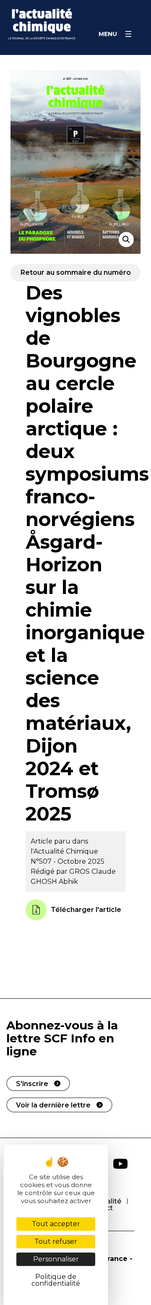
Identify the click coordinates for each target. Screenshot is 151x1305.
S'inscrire (32, 1084)
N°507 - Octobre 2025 (67, 861)
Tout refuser (55, 1241)
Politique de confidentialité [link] (55, 1280)
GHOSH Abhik (54, 882)
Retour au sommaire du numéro (76, 272)
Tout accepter (56, 1224)
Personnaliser (56, 1259)
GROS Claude (92, 871)
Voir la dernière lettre (53, 1105)
